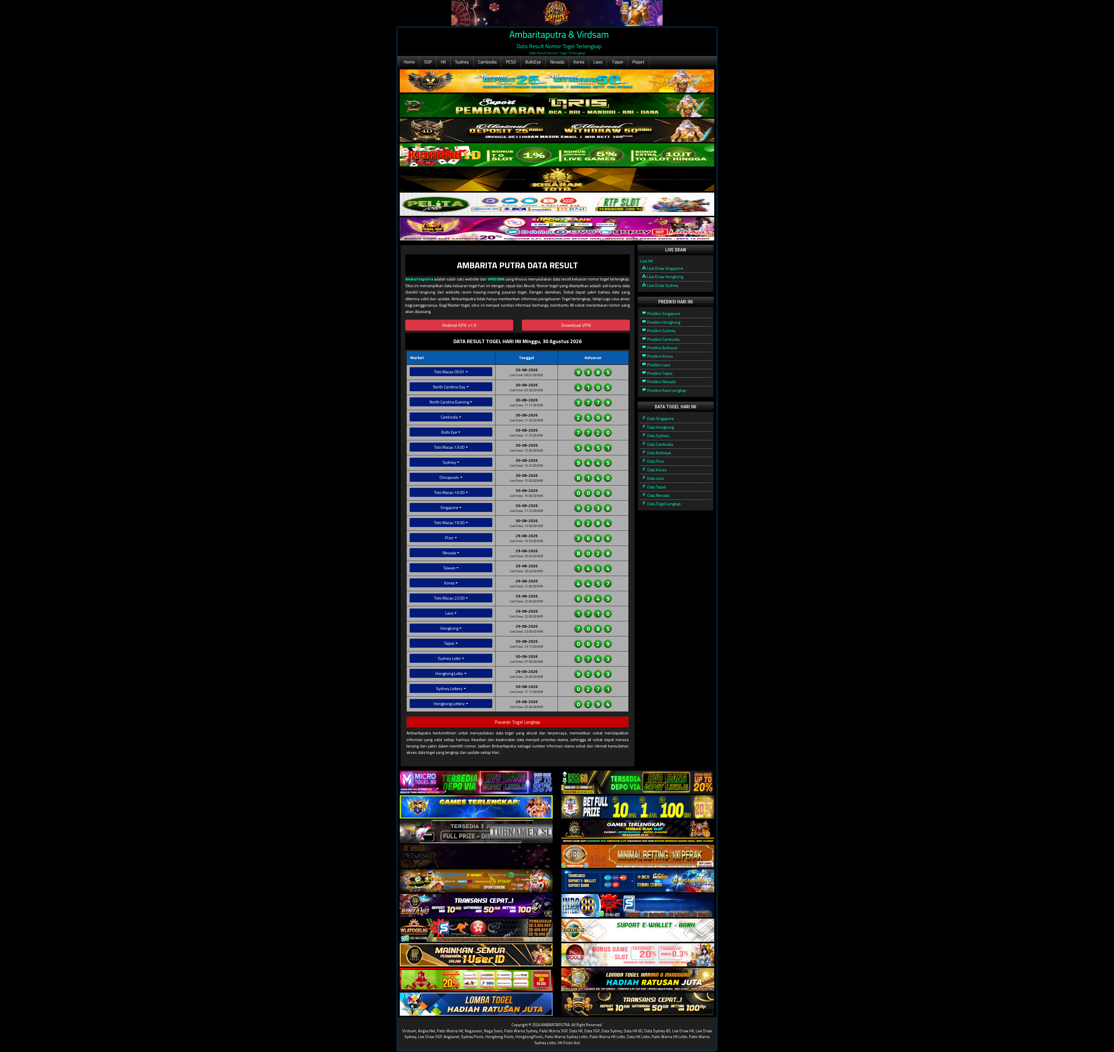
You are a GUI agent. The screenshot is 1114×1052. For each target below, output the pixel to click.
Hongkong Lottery (449, 703)
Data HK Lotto (638, 1037)
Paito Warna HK (450, 1031)
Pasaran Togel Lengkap (517, 721)
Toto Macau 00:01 (449, 372)
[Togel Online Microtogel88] (476, 782)
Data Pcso (655, 461)
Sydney (462, 62)
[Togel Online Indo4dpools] (476, 1004)
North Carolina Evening (449, 402)
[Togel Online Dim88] (557, 106)
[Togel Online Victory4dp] (476, 807)
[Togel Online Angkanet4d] (637, 930)
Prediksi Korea (659, 356)
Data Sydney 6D (657, 1031)
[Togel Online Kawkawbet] (476, 832)
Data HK (576, 1031)
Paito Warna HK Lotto (607, 1037)
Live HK (646, 261)
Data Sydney (657, 435)
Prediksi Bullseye (661, 348)
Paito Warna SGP (553, 1031)
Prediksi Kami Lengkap (666, 390)
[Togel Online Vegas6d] (476, 856)
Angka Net (426, 1031)
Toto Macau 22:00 (449, 598)
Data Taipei (656, 487)
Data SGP (592, 1031)
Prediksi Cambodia (662, 339)
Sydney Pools (472, 1037)
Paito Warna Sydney (521, 1031)
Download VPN (576, 325)
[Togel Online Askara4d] (476, 881)
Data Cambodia (659, 444)
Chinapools (449, 477)
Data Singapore (660, 418)
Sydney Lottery (449, 688)
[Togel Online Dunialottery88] (637, 856)
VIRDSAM (496, 279)
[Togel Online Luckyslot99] (637, 807)
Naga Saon (493, 1031)
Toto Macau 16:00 (449, 492)
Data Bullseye (658, 453)
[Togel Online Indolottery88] (637, 906)
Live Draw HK (683, 1031)
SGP (428, 62)
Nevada (557, 62)
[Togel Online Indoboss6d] (637, 782)
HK (443, 62)
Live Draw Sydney (662, 285)
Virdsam (409, 1031)
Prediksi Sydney (661, 330)
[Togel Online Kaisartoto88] (476, 980)
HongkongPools (529, 1037)
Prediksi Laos (658, 365)
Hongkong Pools (499, 1037)
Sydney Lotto (449, 658)
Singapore (449, 507)
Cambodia (487, 62)
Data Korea (656, 470)
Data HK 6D (633, 1031)
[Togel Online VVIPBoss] (557, 81)
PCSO (511, 62)
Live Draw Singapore (664, 268)
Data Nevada (657, 495)
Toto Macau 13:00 (449, 447)
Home (409, 62)
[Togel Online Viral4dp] (557, 229)
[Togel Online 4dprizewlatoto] (476, 955)
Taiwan (449, 568)
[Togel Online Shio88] (637, 980)
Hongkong (449, 628)
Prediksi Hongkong (663, 322)
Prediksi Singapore (663, 313)
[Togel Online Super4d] (557, 130)
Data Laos (655, 478)
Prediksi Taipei (659, 373)
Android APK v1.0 (459, 325)
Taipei (617, 62)
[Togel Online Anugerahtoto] (637, 881)
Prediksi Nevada (661, 382)
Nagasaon (473, 1031)
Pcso (449, 538)
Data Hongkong (660, 427)
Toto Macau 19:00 (449, 522)
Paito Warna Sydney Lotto (566, 1037)
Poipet (638, 62)
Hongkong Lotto (449, 673)
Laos (598, 62)
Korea (579, 62)
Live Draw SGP (430, 1037)
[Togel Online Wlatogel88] (476, 930)
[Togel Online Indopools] (637, 955)
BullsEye (533, 62)
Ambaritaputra (419, 279)
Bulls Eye (449, 432)
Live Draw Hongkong (664, 277)
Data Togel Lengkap (663, 504)
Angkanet (451, 1037)
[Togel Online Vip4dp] (637, 832)
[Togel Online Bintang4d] (476, 906)
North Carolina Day (449, 387)
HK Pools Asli (569, 1043)
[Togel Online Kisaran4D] (557, 155)
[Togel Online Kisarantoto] (557, 180)
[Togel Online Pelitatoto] (557, 204)
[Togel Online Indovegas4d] (637, 1004)
